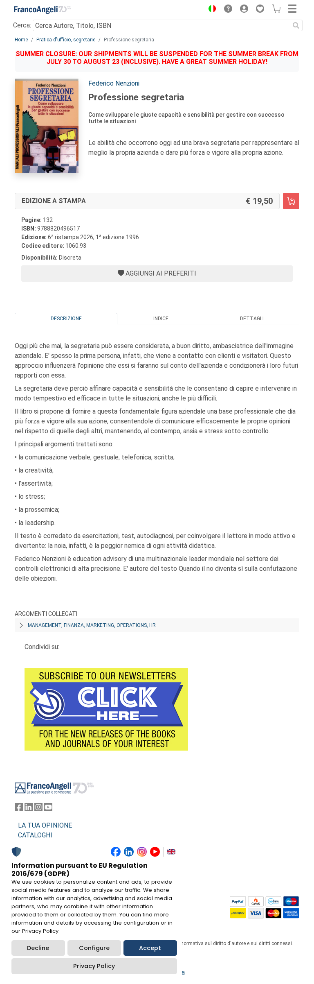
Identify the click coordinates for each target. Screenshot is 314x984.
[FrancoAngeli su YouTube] (48, 809)
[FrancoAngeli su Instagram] (38, 809)
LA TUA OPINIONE (45, 825)
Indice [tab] (160, 318)
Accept (150, 948)
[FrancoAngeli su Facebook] (19, 809)
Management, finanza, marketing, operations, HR (92, 625)
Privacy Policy (94, 966)
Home (21, 40)
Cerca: (22, 25)
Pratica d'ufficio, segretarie (65, 40)
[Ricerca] (296, 25)
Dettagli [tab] (252, 318)
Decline (38, 948)
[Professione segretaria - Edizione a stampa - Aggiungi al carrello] (291, 201)
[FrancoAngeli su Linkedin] (29, 809)
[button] (210, 10)
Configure (94, 948)
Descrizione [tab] (66, 318)
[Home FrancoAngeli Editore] (42, 10)
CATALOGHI (35, 835)
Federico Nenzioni (113, 83)
